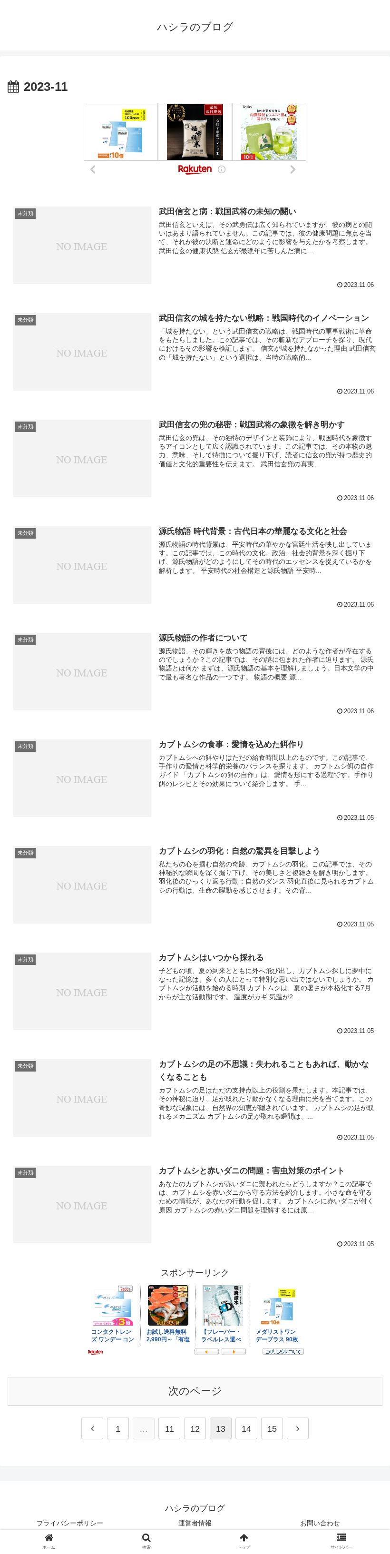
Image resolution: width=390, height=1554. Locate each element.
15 (272, 1429)
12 (195, 1429)
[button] (360, 1346)
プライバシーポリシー (70, 1523)
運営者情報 (195, 1523)
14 (246, 1429)
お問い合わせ (320, 1523)
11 (169, 1429)
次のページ (195, 1391)
